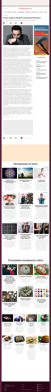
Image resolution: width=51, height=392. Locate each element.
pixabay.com (31, 45)
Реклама (22, 386)
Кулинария (9, 12)
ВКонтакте (37, 384)
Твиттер (37, 386)
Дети (38, 12)
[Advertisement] (10, 127)
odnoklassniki (7, 8)
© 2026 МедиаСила (7, 384)
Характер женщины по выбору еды (40, 66)
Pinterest (37, 390)
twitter (5, 8)
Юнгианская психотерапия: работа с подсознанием (41, 62)
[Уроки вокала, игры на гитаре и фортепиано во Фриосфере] (41, 54)
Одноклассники (37, 388)
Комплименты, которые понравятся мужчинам (41, 74)
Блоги (45, 12)
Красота (14, 12)
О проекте (22, 384)
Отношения (27, 12)
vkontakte (3, 8)
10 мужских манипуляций (41, 70)
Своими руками (20, 12)
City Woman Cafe (25, 9)
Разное (41, 12)
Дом (5, 12)
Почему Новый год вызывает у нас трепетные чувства (42, 78)
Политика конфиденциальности (26, 389)
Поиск (48, 8)
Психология (33, 12)
